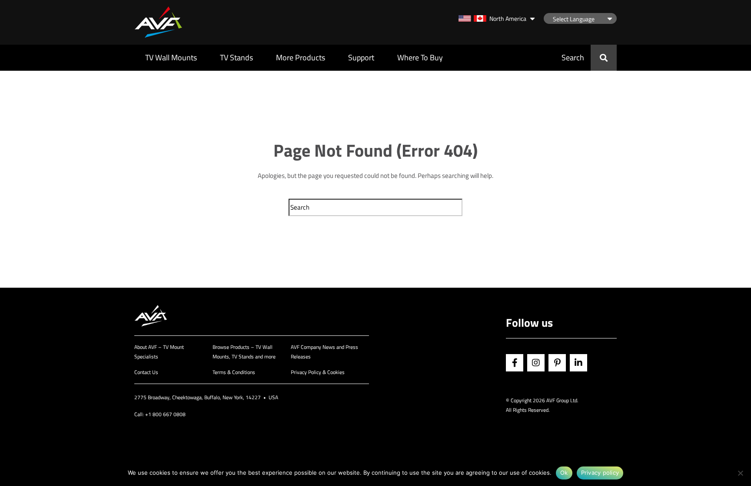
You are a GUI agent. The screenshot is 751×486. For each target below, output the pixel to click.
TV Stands (236, 57)
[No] (740, 473)
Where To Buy (420, 57)
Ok (564, 472)
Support (361, 57)
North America (507, 18)
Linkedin (578, 362)
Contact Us (146, 372)
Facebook (514, 362)
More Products (300, 57)
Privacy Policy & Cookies (318, 372)
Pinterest (557, 362)
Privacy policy (600, 472)
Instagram (536, 362)
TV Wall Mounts (171, 57)
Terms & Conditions (234, 372)
